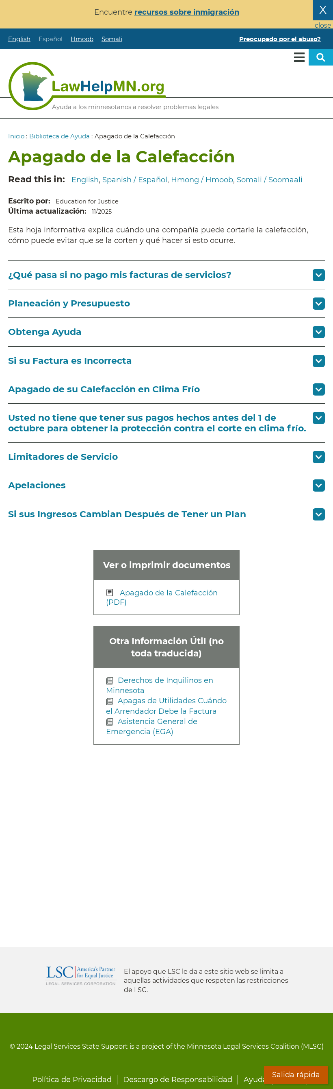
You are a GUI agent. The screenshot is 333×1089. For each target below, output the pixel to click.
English (19, 39)
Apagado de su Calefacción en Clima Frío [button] (104, 389)
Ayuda (255, 1079)
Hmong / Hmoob (202, 179)
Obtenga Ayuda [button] (45, 331)
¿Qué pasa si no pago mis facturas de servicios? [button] (119, 274)
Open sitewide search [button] (321, 57)
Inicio (16, 136)
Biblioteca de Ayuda (59, 136)
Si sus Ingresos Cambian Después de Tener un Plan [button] (127, 514)
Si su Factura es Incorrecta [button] (70, 360)
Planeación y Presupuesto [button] (69, 303)
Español (51, 39)
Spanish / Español (134, 179)
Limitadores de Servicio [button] (63, 456)
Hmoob (82, 39)
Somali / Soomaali (270, 179)
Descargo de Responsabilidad (177, 1079)
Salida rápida (296, 1074)
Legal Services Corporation (81, 975)
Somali (112, 39)
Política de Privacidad (72, 1079)
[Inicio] (87, 86)
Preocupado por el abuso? (280, 39)
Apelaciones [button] (37, 485)
